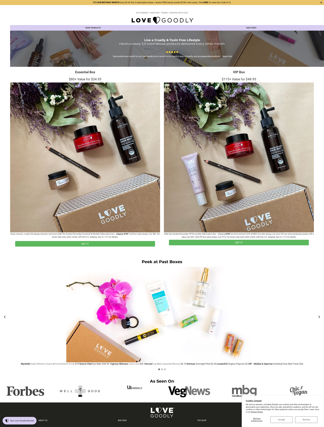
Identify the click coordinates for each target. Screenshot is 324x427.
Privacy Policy (257, 412)
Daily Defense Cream (41, 363)
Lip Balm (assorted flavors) (166, 363)
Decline (306, 420)
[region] (162, 2)
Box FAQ (105, 237)
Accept (281, 420)
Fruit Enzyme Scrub (65, 363)
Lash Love (134, 363)
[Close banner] (321, 2)
